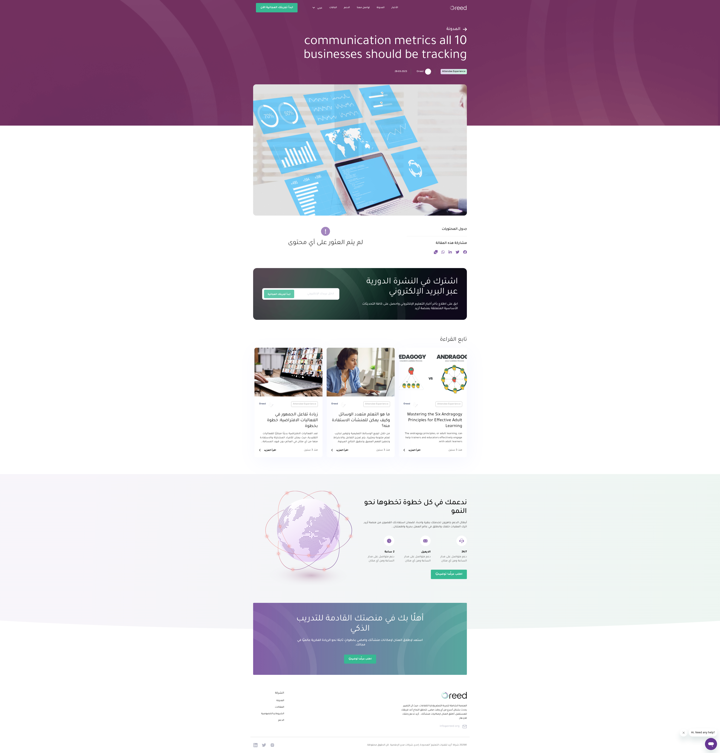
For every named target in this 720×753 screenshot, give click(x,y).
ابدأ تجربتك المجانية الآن (276, 7)
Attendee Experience (453, 71)
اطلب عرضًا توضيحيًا (448, 574)
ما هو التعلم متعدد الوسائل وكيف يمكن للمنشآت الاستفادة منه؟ (361, 421)
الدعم (347, 7)
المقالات (279, 707)
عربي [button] (319, 8)
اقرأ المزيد (414, 450)
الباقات (333, 7)
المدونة (381, 7)
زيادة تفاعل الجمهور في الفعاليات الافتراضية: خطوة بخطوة (292, 421)
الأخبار (395, 7)
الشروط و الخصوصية (272, 714)
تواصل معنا (363, 7)
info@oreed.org (450, 726)
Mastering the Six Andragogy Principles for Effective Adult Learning (434, 421)
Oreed (420, 71)
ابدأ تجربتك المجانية (279, 294)
